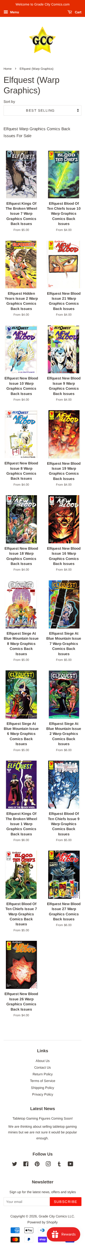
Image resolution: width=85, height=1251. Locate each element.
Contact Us (42, 1067)
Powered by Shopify (42, 1222)
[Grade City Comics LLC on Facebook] (26, 1165)
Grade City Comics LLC (56, 1216)
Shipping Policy (42, 1088)
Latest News (42, 1108)
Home (8, 68)
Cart (77, 12)
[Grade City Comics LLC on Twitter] (14, 1165)
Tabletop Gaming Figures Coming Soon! (43, 1118)
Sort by (9, 102)
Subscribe (66, 1202)
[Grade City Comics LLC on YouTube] (70, 1165)
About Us (43, 1061)
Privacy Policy (42, 1094)
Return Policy (43, 1074)
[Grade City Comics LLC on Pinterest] (37, 1165)
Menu (14, 12)
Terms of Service (42, 1081)
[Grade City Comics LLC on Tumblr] (59, 1165)
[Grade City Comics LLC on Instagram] (48, 1165)
